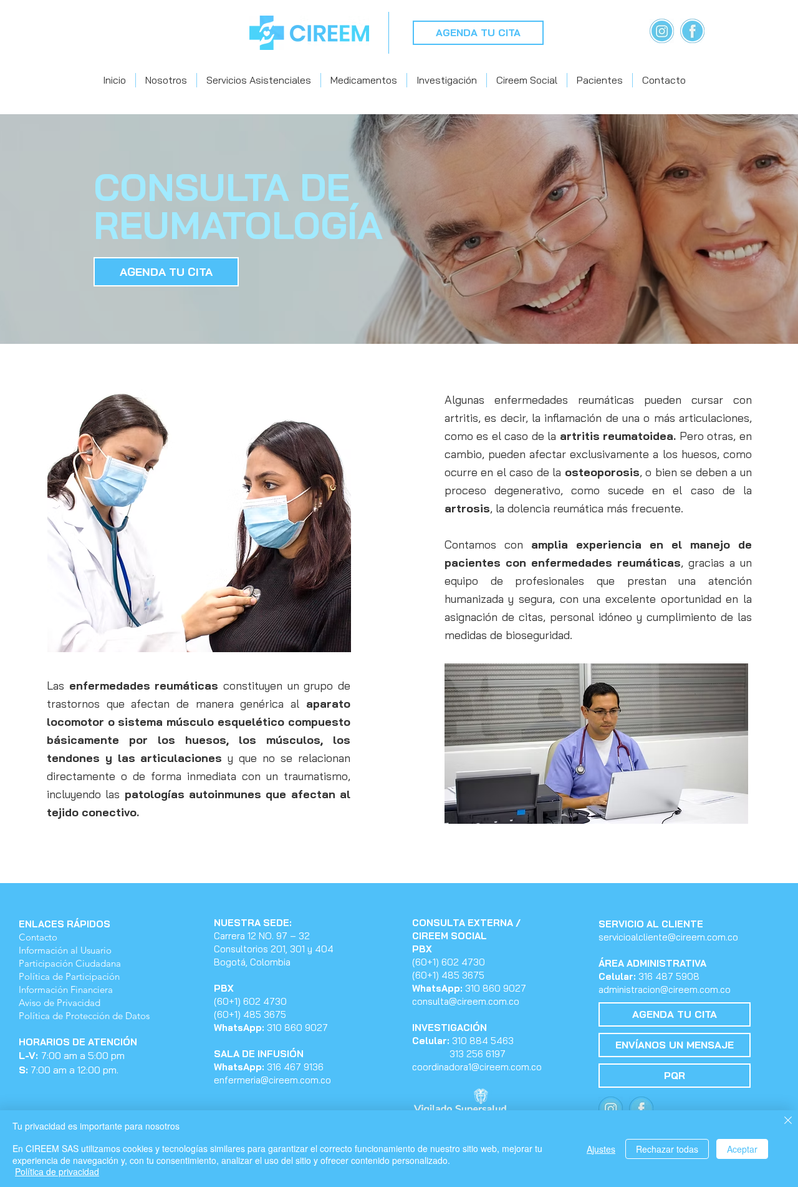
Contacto (38, 937)
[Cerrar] (788, 1121)
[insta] (662, 31)
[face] (692, 31)
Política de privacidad (57, 1171)
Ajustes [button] (601, 1149)
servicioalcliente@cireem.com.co (668, 937)
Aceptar (742, 1149)
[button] (166, 80)
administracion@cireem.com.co (664, 989)
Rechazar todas (667, 1149)
